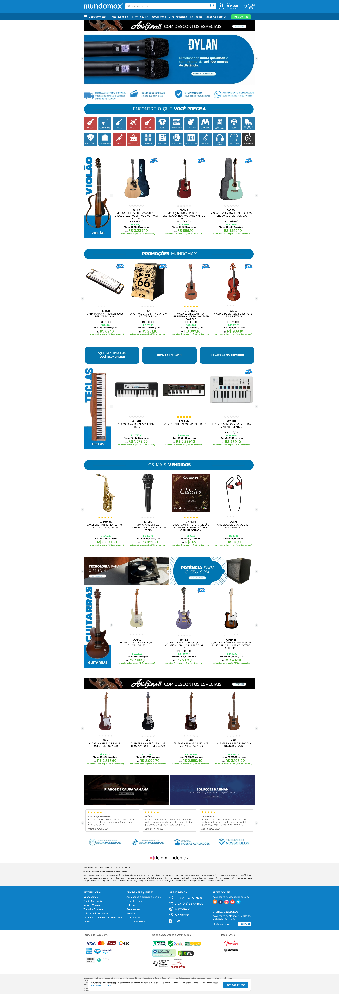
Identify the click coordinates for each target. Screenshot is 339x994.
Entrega (130, 905)
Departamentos (97, 16)
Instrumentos (158, 16)
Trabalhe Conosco (93, 909)
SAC (177, 921)
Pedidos (130, 913)
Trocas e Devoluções (137, 921)
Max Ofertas (241, 16)
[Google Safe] (176, 944)
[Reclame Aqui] (164, 954)
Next (256, 59)
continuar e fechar (236, 984)
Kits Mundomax (120, 16)
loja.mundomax (172, 857)
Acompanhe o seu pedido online (143, 897)
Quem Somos (90, 897)
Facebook (182, 915)
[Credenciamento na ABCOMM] (193, 944)
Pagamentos (133, 909)
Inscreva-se (245, 924)
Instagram (182, 909)
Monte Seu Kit (140, 16)
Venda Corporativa (216, 16)
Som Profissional (178, 16)
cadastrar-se (233, 8)
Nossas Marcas (91, 905)
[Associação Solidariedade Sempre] (178, 964)
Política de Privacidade (95, 913)
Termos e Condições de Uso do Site (102, 917)
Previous (82, 59)
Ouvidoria (88, 921)
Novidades (196, 16)
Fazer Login (232, 5)
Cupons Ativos (134, 917)
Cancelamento (134, 901)
